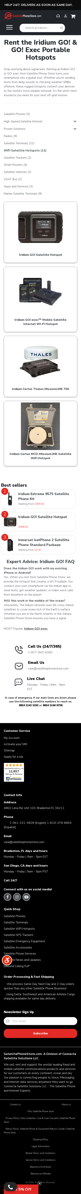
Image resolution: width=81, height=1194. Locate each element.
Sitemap (9, 750)
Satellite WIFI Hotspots (19, 929)
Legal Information (41, 1146)
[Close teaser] (39, 1183)
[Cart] (74, 17)
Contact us (15, 1104)
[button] (21, 1189)
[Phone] (58, 17)
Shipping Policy (40, 1139)
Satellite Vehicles (17, 172)
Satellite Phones (17, 114)
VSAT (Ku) (13, 179)
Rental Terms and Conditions (40, 1153)
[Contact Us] (10, 1186)
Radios (10, 136)
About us (66, 1104)
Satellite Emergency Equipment (24, 941)
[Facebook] (7, 897)
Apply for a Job (13, 757)
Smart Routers (15, 165)
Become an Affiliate (40, 1173)
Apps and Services (18, 186)
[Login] (65, 17)
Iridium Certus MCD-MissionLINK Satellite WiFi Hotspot (40, 456)
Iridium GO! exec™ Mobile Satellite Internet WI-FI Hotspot (40, 322)
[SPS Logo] (22, 19)
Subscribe (40, 1033)
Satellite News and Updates (22, 960)
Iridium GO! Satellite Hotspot (40, 255)
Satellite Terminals (19, 143)
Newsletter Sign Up (19, 1012)
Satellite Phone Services (20, 954)
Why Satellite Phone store (40, 1111)
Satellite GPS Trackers (18, 935)
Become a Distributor (40, 1166)
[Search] (61, 28)
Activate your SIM (15, 744)
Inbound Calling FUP (17, 966)
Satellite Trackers (17, 158)
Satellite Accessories (18, 947)
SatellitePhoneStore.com (23, 1054)
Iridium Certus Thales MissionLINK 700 (40, 389)
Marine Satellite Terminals (23, 194)
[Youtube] (26, 897)
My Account (12, 738)
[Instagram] (17, 897)
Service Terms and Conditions (41, 1160)
